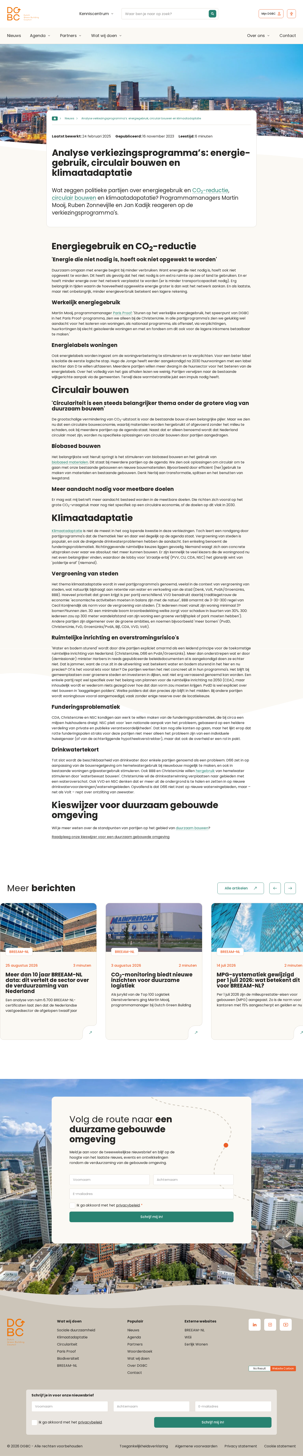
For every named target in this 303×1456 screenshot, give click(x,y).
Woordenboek (139, 1351)
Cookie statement (280, 1446)
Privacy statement (240, 1446)
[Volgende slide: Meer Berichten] (290, 888)
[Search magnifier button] (212, 13)
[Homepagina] (55, 118)
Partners (68, 35)
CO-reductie (210, 190)
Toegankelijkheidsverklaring (144, 1446)
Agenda (37, 35)
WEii (188, 1337)
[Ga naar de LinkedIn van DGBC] (255, 1325)
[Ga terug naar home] (23, 14)
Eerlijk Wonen (196, 1344)
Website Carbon (283, 1368)
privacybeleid (128, 1205)
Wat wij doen (104, 35)
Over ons (256, 35)
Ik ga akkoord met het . (110, 1205)
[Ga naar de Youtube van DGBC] (286, 1325)
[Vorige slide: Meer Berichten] (275, 888)
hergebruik (205, 771)
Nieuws (14, 35)
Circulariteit (67, 1344)
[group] (282, 888)
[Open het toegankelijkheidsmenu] (291, 13)
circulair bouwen (74, 198)
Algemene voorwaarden (196, 1446)
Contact (287, 35)
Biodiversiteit (68, 1358)
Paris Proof (122, 313)
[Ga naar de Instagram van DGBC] (270, 1325)
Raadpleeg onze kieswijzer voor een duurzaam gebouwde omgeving (110, 836)
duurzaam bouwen (192, 828)
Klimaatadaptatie (67, 531)
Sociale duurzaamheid (76, 1330)
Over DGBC (137, 1365)
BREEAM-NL (67, 1365)
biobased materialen (70, 462)
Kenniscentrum (94, 13)
